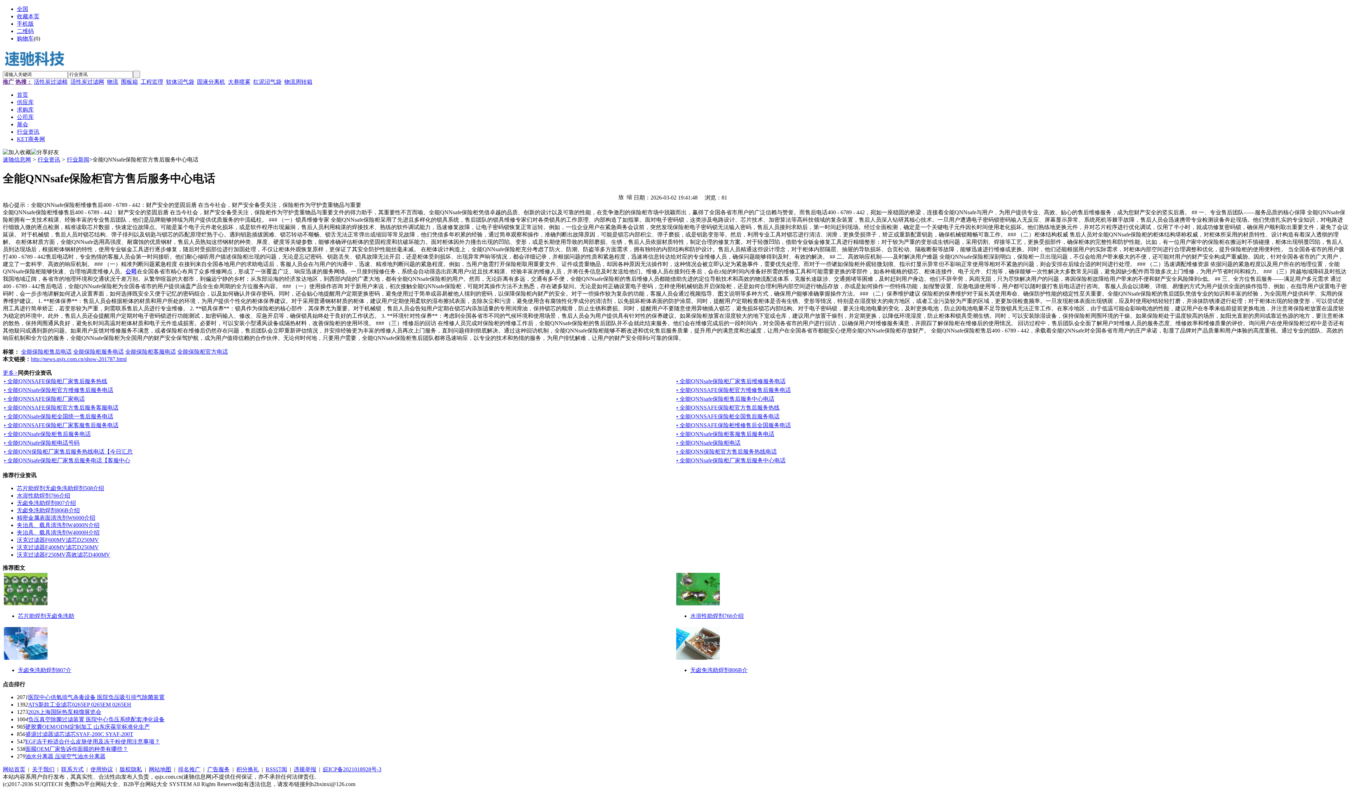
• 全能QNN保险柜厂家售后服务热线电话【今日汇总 (68, 452)
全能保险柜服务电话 (98, 352)
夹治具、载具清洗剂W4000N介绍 (58, 525)
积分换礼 (247, 769)
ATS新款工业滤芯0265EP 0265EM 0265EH (79, 705)
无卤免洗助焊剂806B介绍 (48, 510)
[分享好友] (45, 152)
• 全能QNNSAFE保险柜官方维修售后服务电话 (733, 390)
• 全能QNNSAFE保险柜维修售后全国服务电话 (733, 425)
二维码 (25, 31)
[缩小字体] (629, 197)
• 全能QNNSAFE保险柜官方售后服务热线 (728, 408)
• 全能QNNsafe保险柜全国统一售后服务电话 (58, 416)
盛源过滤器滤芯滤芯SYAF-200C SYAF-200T (79, 734)
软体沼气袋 (180, 82)
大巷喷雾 (239, 82)
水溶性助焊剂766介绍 (43, 496)
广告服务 (218, 769)
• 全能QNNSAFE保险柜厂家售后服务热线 (55, 381)
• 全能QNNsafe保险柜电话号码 (42, 443)
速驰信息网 (17, 160)
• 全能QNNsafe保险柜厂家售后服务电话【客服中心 (67, 460)
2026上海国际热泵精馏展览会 (64, 712)
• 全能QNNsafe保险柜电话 (708, 443)
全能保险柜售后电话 (46, 352)
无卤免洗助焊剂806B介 (719, 670)
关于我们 (43, 769)
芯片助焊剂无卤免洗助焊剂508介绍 (60, 488)
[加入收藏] (17, 152)
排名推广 (189, 769)
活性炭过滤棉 (51, 82)
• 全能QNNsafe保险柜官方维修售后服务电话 (58, 390)
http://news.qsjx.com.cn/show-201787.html (79, 359)
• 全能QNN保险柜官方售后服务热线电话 (726, 452)
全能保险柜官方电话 (202, 352)
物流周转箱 (298, 82)
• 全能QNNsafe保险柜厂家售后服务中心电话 (731, 460)
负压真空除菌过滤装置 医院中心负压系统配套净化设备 (96, 719)
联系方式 (72, 769)
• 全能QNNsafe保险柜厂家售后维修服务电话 (731, 381)
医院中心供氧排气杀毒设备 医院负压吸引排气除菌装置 (96, 697)
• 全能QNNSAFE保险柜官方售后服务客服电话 (61, 408)
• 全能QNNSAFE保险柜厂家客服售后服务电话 (61, 425)
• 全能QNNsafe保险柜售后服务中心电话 (725, 399)
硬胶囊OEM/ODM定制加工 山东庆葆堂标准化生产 (87, 727)
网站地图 (160, 769)
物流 (112, 82)
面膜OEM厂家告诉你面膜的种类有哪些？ (76, 749)
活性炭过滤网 (87, 82)
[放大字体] (621, 197)
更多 (10, 373)
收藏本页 (28, 16)
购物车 (25, 39)
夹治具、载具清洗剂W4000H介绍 (58, 533)
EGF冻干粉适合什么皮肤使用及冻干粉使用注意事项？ (92, 742)
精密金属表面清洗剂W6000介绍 (56, 518)
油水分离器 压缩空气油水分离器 (65, 756)
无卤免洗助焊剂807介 (44, 670)
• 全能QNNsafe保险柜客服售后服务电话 (725, 434)
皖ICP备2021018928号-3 (352, 769)
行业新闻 (78, 160)
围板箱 (129, 82)
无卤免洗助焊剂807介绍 (46, 503)
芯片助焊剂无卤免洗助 (46, 616)
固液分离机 (211, 82)
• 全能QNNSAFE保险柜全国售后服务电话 (728, 416)
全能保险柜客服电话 (150, 352)
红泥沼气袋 (267, 82)
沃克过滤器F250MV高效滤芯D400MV (63, 555)
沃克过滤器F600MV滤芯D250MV (58, 540)
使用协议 (101, 769)
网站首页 (14, 769)
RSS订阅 (276, 769)
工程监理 (152, 82)
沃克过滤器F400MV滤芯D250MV (58, 547)
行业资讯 (49, 160)
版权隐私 (131, 769)
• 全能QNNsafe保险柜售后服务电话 (47, 434)
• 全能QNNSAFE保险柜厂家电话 (44, 399)
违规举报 (305, 769)
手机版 (25, 24)
